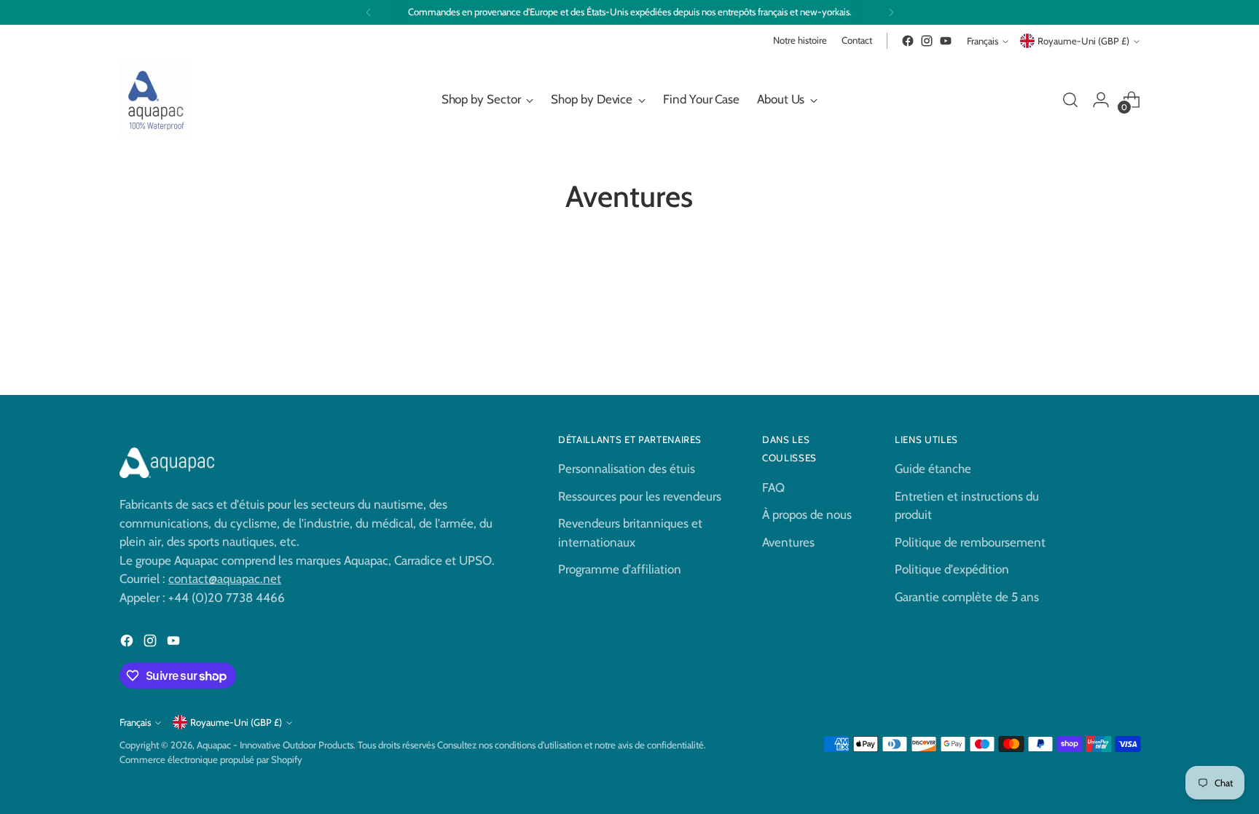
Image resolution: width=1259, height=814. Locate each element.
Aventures (788, 542)
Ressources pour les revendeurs (639, 496)
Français (982, 41)
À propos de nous (807, 514)
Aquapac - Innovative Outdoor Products (275, 745)
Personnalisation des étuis (626, 468)
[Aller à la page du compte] (1100, 99)
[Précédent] (369, 12)
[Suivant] (891, 12)
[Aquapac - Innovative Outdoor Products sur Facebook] (907, 40)
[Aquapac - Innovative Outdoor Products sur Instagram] (926, 40)
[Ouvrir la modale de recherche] (1070, 99)
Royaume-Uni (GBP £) (1083, 41)
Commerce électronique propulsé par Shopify (210, 759)
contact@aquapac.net (224, 578)
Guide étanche (933, 468)
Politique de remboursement (970, 542)
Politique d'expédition (952, 569)
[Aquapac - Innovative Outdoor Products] (155, 99)
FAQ (773, 487)
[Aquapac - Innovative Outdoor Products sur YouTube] (945, 40)
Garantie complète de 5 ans (967, 597)
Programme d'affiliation (619, 569)
